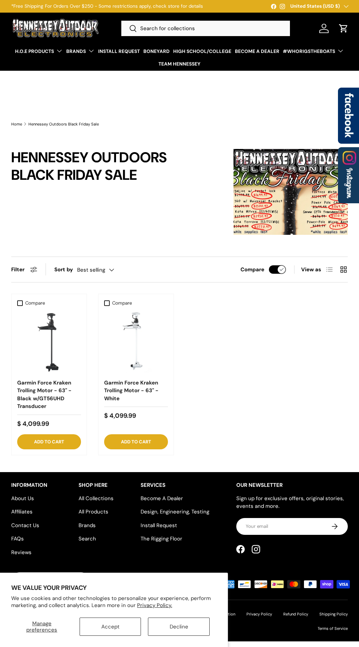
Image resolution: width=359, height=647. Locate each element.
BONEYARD (156, 51)
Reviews (21, 552)
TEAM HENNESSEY (179, 64)
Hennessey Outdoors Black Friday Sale (63, 124)
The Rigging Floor (161, 538)
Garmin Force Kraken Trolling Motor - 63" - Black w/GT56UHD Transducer (44, 394)
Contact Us (25, 525)
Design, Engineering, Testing (175, 511)
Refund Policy (295, 614)
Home (16, 124)
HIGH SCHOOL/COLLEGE (202, 51)
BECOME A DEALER (257, 51)
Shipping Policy (333, 614)
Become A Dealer (162, 498)
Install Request (159, 525)
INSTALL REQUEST (119, 51)
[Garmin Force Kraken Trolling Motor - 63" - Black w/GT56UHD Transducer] (49, 341)
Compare (252, 269)
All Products (93, 511)
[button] (343, 28)
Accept (110, 626)
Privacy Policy (259, 614)
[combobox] (205, 28)
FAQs (17, 538)
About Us (22, 498)
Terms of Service (333, 628)
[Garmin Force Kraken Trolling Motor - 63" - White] (136, 341)
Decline (179, 626)
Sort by (63, 269)
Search (87, 538)
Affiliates (22, 511)
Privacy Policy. (154, 605)
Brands (87, 525)
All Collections (96, 498)
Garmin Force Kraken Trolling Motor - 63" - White (131, 390)
